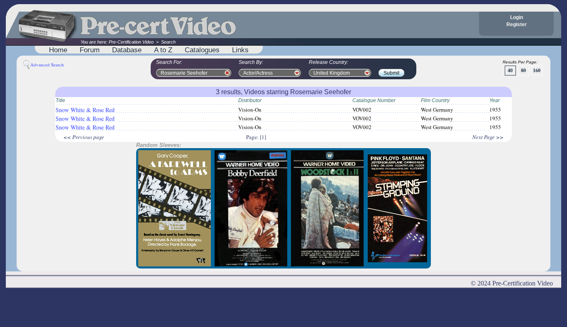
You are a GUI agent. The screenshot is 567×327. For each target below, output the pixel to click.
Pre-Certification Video (131, 41)
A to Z (163, 50)
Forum (90, 50)
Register (516, 24)
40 (510, 70)
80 (523, 70)
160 (536, 70)
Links (240, 50)
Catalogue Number (374, 100)
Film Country (435, 100)
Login (516, 17)
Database (127, 50)
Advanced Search (47, 64)
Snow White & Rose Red (85, 110)
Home (58, 50)
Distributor (250, 100)
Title (60, 100)
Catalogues (202, 50)
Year (494, 100)
